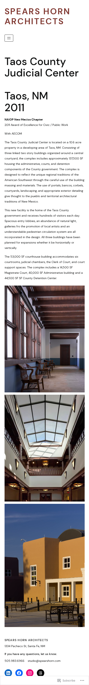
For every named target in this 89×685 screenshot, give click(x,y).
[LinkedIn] (8, 673)
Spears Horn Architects (38, 16)
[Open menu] (9, 38)
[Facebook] (19, 673)
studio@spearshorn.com (44, 661)
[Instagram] (30, 673)
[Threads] (40, 673)
